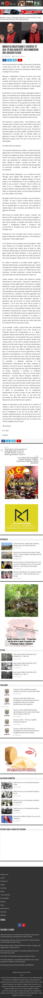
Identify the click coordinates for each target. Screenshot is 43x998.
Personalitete (4, 898)
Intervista (3, 888)
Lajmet (2, 878)
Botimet (2, 901)
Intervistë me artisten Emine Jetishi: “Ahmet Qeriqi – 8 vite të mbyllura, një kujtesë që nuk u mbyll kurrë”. (27, 554)
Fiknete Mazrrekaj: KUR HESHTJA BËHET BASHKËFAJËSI (17, 965)
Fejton (2, 905)
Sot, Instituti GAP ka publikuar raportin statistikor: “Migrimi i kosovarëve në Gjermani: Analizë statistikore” (27, 459)
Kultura (2, 891)
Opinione (22, 56)
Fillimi (3, 17)
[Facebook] (19, 925)
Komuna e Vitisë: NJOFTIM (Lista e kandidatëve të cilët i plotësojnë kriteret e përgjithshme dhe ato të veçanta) (26, 730)
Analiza (9, 17)
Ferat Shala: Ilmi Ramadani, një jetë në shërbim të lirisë (17, 956)
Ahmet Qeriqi (4, 908)
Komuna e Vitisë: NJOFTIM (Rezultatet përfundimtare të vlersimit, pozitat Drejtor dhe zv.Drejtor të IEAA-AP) (26, 712)
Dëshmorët (3, 881)
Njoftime (3, 915)
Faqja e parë (4, 874)
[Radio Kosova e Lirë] (21, 3)
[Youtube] (23, 925)
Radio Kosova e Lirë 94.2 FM (21, 972)
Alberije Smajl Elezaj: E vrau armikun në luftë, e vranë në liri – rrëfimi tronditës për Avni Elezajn (27, 574)
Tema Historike (5, 895)
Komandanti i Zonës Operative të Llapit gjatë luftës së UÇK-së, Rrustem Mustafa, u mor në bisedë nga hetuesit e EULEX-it (16, 451)
